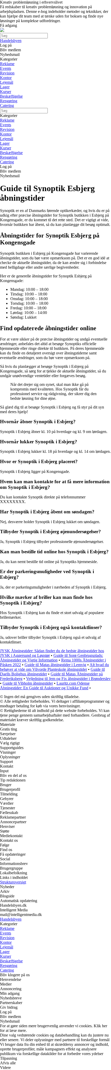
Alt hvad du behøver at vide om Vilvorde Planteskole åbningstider (54, 667)
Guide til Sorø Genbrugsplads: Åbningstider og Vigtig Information (51, 657)
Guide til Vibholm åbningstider (28, 683)
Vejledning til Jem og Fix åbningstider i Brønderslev (68, 678)
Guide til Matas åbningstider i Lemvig (55, 665)
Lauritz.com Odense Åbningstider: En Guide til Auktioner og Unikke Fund (45, 685)
